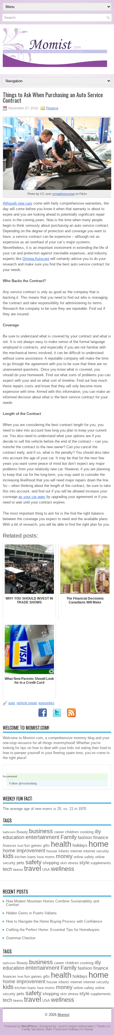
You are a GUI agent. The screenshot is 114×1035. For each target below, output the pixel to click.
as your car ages (32, 497)
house (51, 851)
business (41, 831)
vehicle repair (27, 703)
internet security (96, 851)
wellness (62, 868)
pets (20, 862)
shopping (51, 862)
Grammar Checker (20, 938)
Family (69, 837)
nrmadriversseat (63, 193)
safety (33, 862)
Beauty (22, 832)
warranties (46, 703)
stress (73, 863)
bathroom (9, 832)
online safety (84, 857)
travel (32, 868)
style (84, 862)
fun (27, 845)
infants (63, 851)
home (98, 843)
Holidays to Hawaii (80, 1029)
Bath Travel (53, 1029)
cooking (87, 832)
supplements (100, 863)
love (40, 857)
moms (50, 857)
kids (8, 856)
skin (63, 863)
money (64, 856)
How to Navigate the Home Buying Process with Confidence (54, 921)
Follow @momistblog (23, 783)
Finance (52, 108)
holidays (79, 845)
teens (18, 869)
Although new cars (17, 203)
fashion (85, 837)
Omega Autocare (35, 259)
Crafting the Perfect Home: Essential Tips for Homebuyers (53, 930)
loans (31, 857)
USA (46, 870)
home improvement (24, 850)
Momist (63, 1015)
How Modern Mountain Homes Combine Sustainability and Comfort (52, 903)
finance (100, 837)
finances (9, 846)
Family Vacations (33, 1029)
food (20, 845)
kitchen (20, 857)
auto (11, 703)
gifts (46, 846)
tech (7, 869)
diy (98, 831)
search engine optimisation (76, 1026)
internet (76, 851)
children (72, 832)
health (61, 844)
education (13, 837)
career (59, 832)
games (36, 846)
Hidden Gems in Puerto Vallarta (31, 913)
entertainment (42, 837)
